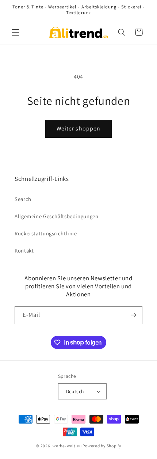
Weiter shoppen (78, 128)
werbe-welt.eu (67, 445)
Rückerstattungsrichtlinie (46, 233)
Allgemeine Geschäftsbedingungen (57, 216)
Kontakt (24, 250)
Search (23, 199)
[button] (15, 32)
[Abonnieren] (133, 315)
